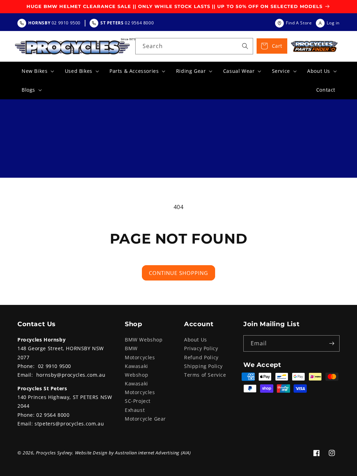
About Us (195, 339)
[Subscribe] (331, 343)
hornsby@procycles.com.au (70, 374)
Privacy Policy (201, 348)
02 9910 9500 (54, 366)
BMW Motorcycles (140, 352)
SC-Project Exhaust (138, 405)
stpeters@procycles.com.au (69, 423)
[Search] (245, 46)
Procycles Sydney (54, 453)
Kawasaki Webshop (136, 370)
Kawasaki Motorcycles (140, 388)
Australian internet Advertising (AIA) (153, 453)
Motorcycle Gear (145, 418)
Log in (333, 23)
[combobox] (194, 46)
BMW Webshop (144, 339)
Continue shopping (178, 272)
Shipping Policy (203, 366)
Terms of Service (205, 374)
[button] (37, 71)
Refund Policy (201, 357)
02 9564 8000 (52, 415)
